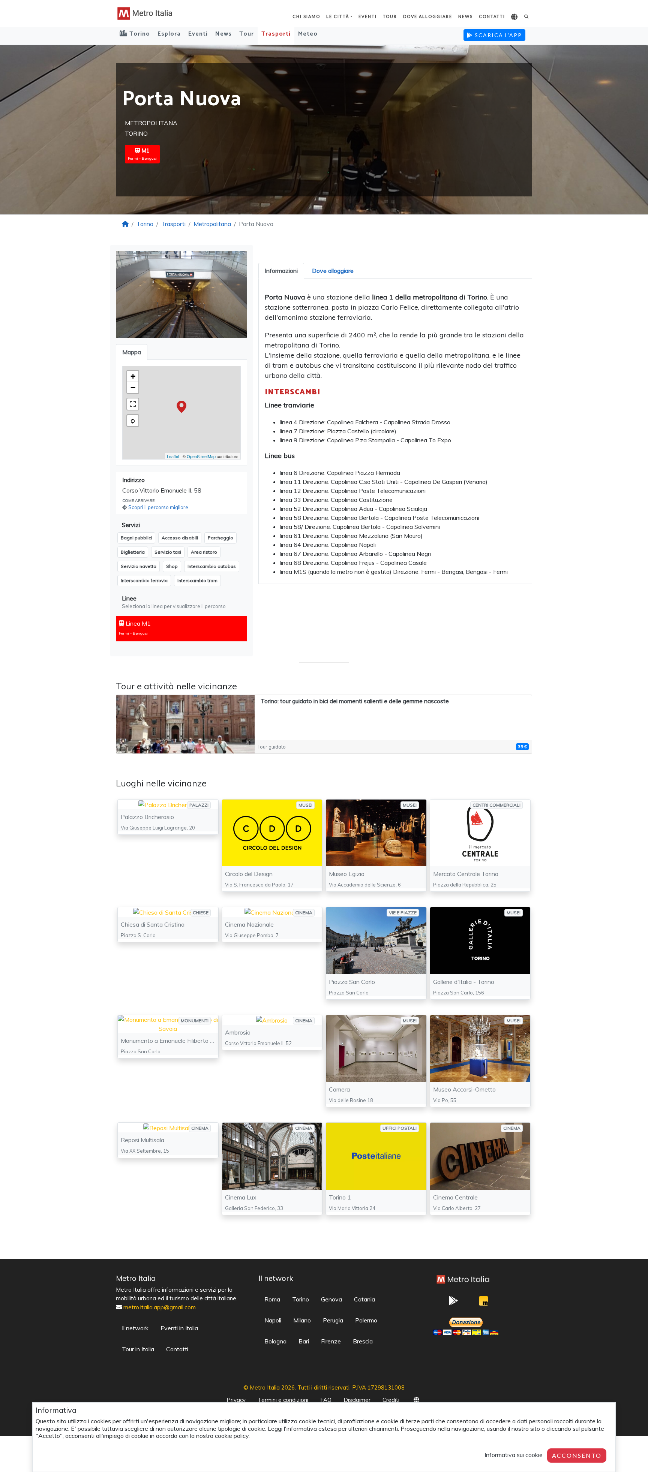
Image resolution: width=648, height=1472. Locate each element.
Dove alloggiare (427, 16)
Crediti (390, 1399)
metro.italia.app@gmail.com (159, 1307)
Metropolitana (212, 224)
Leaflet (173, 456)
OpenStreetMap (201, 456)
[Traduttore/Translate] (514, 17)
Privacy (236, 1399)
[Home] (125, 224)
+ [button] (132, 376)
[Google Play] (453, 1303)
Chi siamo (306, 16)
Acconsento (577, 1455)
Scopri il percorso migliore (158, 507)
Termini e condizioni (283, 1399)
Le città (337, 16)
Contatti (492, 16)
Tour (390, 16)
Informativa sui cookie (513, 1455)
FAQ (326, 1399)
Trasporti (276, 34)
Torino (144, 224)
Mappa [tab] (131, 352)
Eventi (367, 16)
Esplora (169, 34)
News (465, 16)
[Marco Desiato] (483, 1302)
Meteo (308, 34)
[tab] (281, 271)
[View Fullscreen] (132, 404)
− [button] (132, 387)
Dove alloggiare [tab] (333, 270)
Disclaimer (357, 1399)
